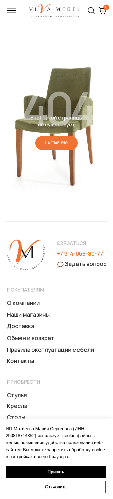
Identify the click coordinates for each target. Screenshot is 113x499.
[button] (82, 264)
